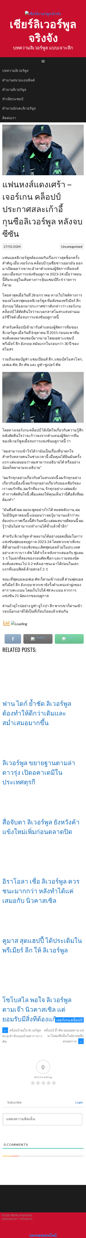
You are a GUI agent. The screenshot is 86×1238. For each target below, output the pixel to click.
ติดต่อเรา (9, 117)
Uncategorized (71, 246)
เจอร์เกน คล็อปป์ (69, 1020)
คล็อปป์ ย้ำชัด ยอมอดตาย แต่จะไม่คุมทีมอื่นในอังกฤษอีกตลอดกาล (64, 1035)
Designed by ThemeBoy (17, 1218)
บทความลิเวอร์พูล (15, 70)
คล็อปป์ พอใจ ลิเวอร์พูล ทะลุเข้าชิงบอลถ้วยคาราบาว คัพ (22, 1035)
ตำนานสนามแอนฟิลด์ (18, 79)
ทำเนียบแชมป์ (12, 98)
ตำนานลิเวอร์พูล (14, 89)
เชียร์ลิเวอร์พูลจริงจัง (43, 30)
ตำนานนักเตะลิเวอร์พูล (19, 107)
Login (79, 1102)
